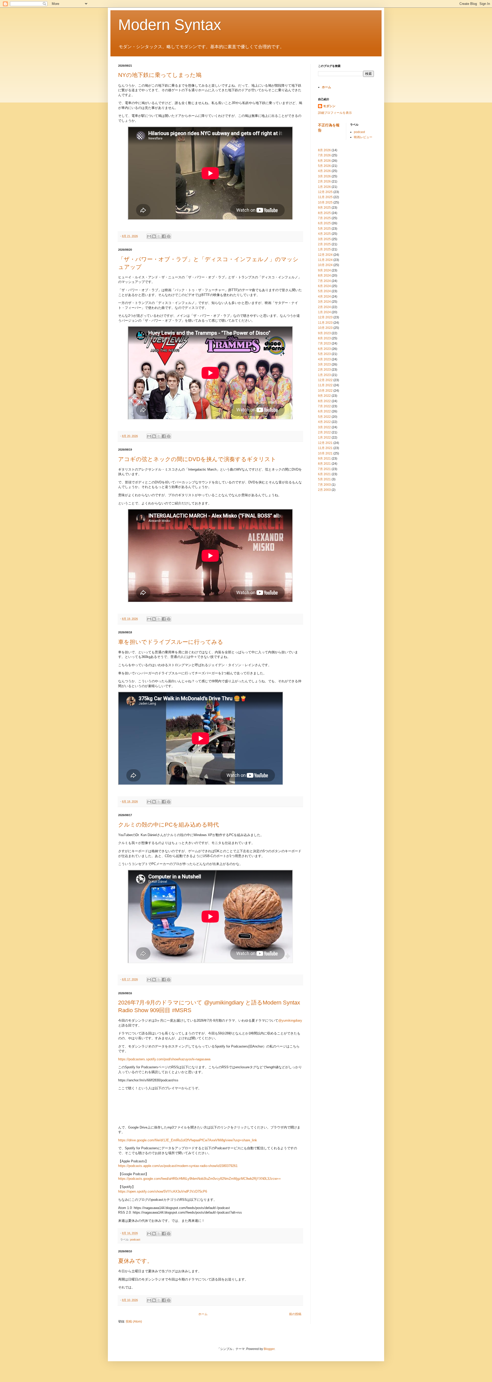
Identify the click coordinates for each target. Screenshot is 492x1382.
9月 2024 (324, 270)
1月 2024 (324, 312)
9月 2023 (324, 333)
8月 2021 (324, 463)
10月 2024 (325, 265)
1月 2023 (324, 375)
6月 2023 (324, 349)
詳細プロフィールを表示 (335, 113)
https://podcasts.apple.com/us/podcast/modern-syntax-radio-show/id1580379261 (178, 1166)
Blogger (269, 1349)
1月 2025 (324, 249)
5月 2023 (324, 354)
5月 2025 (324, 228)
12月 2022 (325, 380)
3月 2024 (324, 301)
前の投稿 (295, 1314)
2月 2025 (324, 244)
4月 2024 (324, 296)
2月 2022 (324, 432)
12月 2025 (325, 192)
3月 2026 (324, 176)
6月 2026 (324, 160)
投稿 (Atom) (134, 1321)
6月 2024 (324, 286)
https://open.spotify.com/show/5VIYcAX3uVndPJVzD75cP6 (162, 1191)
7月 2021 (324, 469)
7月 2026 (324, 155)
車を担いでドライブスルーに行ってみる (170, 642)
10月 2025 (325, 202)
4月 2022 (324, 422)
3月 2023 (324, 364)
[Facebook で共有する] (163, 236)
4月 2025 (324, 234)
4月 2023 (324, 359)
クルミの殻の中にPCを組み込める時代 (168, 824)
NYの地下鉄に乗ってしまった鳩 (159, 75)
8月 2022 (324, 401)
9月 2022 (324, 396)
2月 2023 (324, 369)
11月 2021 (325, 448)
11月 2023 (325, 322)
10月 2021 (325, 453)
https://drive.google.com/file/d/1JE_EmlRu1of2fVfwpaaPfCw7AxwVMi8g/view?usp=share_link (187, 1140)
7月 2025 (324, 218)
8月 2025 (324, 213)
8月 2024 (324, 275)
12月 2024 (325, 255)
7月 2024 (324, 281)
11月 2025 (325, 197)
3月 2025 (324, 239)
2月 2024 (324, 307)
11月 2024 (325, 260)
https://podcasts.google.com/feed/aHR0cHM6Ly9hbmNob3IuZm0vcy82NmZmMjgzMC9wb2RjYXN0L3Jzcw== (199, 1179)
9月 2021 (324, 458)
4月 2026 (324, 171)
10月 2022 (325, 390)
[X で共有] (158, 236)
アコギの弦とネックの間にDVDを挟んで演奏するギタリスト (197, 459)
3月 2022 (324, 427)
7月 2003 (324, 484)
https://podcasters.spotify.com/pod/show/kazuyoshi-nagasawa (164, 1059)
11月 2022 (325, 385)
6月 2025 (324, 223)
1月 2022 (324, 437)
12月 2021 (325, 443)
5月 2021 (324, 479)
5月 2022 (324, 417)
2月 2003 (324, 490)
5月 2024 (324, 291)
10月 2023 (325, 328)
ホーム (203, 1314)
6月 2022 (324, 411)
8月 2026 (324, 150)
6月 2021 (324, 474)
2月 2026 (324, 181)
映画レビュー (363, 137)
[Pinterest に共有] (168, 236)
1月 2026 (324, 187)
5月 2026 (324, 166)
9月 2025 (324, 207)
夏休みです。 (135, 1261)
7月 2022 (324, 406)
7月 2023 (324, 343)
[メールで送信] (149, 236)
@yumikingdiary (290, 1020)
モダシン (329, 106)
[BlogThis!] (154, 236)
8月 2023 (324, 338)
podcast (135, 1239)
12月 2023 (325, 317)
